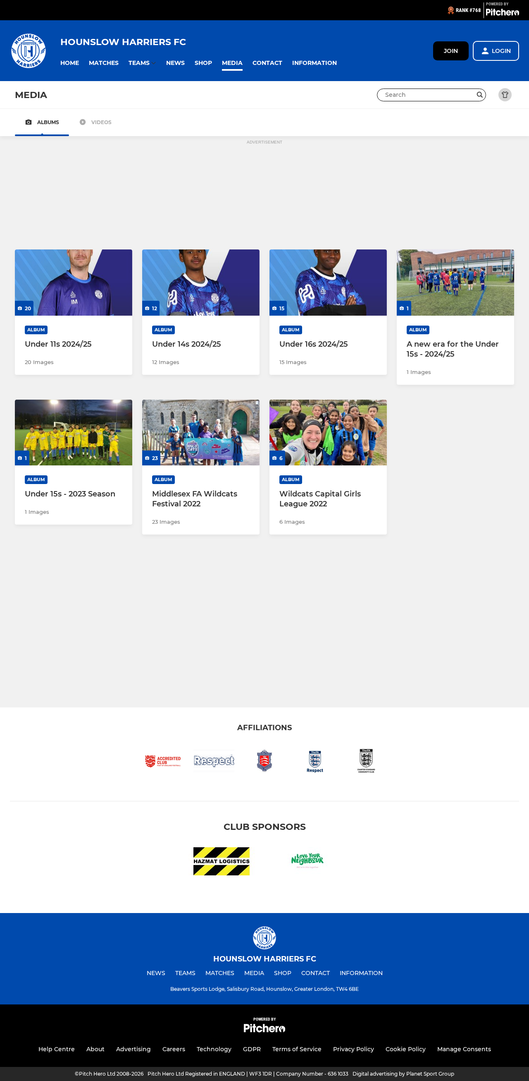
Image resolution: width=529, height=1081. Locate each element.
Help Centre (56, 1049)
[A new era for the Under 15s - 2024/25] (455, 282)
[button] (69, 63)
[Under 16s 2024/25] (328, 282)
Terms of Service (297, 1049)
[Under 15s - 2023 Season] (73, 433)
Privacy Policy (353, 1049)
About (95, 1049)
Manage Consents (464, 1049)
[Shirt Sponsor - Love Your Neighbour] (307, 862)
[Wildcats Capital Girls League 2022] (328, 433)
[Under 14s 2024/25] (201, 282)
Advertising (133, 1049)
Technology (214, 1049)
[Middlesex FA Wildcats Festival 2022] (201, 433)
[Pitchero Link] (502, 14)
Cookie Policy (406, 1049)
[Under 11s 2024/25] (73, 282)
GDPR (252, 1049)
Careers (173, 1049)
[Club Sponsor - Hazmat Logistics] (221, 862)
